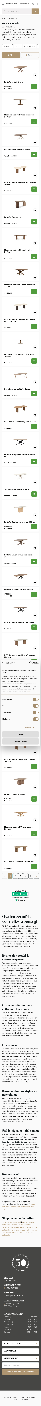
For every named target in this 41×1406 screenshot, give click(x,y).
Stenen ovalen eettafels (21, 1225)
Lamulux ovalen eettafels (13, 1227)
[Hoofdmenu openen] (3, 4)
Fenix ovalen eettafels (20, 1230)
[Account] (33, 3)
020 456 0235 (12, 1281)
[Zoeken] (35, 11)
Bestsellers (7, 46)
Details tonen (29, 728)
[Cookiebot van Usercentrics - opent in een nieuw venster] (29, 662)
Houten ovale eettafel (11, 1222)
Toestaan (20, 734)
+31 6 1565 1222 (12, 1288)
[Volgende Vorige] (36, 876)
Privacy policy (31, 1397)
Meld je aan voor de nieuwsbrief (20, 1372)
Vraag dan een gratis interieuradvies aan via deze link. (20, 1206)
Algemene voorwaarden (20, 1399)
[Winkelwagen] (37, 3)
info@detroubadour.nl (16, 1296)
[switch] (36, 706)
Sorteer (31, 55)
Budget (17, 46)
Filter (12, 55)
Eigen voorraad (29, 46)
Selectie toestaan (20, 741)
